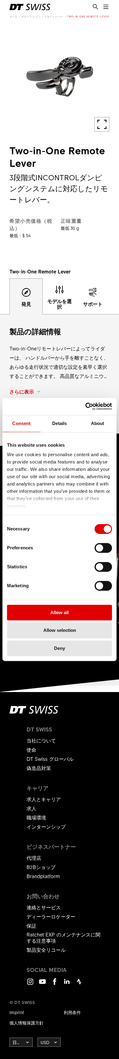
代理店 (34, 857)
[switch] (103, 548)
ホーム (13, 16)
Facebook (54, 984)
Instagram (30, 984)
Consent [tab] (21, 423)
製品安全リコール (46, 949)
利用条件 (72, 1012)
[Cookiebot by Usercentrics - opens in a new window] (85, 406)
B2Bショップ (41, 866)
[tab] (26, 296)
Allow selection (59, 630)
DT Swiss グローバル (50, 758)
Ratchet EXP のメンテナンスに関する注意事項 (63, 937)
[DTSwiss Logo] (29, 7)
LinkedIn (66, 984)
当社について (41, 740)
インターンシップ (46, 826)
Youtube (42, 984)
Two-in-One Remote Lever (88, 16)
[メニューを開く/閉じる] (106, 7)
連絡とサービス (44, 907)
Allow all (59, 612)
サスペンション (31, 16)
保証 (31, 925)
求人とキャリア (44, 799)
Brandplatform (43, 876)
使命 (31, 749)
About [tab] (97, 423)
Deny (59, 648)
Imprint (16, 1012)
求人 (31, 808)
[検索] (95, 7)
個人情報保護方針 (26, 1022)
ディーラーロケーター (51, 916)
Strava (79, 984)
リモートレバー (53, 16)
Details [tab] (59, 423)
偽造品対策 (39, 767)
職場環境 (36, 817)
